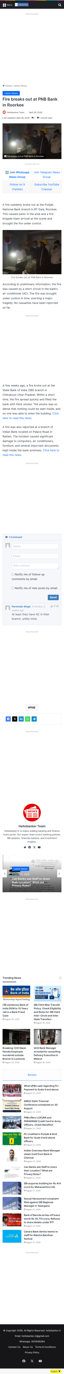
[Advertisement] (32, 48)
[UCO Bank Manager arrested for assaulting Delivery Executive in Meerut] (47, 1037)
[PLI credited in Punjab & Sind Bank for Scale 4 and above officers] (12, 1138)
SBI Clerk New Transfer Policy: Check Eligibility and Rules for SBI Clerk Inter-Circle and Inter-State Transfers (47, 1012)
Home (8, 85)
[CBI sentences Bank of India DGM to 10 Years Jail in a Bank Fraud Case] (16, 993)
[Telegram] (34, 719)
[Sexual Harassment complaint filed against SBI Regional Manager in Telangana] (12, 1203)
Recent (32, 1074)
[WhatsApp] (27, 719)
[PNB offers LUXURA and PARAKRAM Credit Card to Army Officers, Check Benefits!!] (12, 1122)
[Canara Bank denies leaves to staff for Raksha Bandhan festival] (12, 1236)
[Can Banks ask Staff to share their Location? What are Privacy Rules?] (12, 1171)
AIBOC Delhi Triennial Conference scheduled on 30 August (41, 1105)
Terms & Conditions (45, 1347)
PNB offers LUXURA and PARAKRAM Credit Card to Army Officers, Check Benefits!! (42, 1121)
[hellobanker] (22, 4)
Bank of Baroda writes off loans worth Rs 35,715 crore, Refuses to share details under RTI (42, 1219)
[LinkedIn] (21, 719)
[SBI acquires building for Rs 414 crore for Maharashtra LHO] (12, 1188)
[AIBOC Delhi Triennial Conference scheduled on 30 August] (12, 1105)
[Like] (51, 607)
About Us (28, 1347)
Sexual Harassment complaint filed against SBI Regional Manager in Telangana (41, 1202)
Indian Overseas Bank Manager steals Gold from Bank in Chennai (42, 1154)
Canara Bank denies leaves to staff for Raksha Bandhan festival (41, 1235)
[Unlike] (57, 607)
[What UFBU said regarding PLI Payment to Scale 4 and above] (12, 1090)
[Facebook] (8, 719)
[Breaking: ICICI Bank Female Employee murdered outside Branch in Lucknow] (16, 1037)
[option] (32, 873)
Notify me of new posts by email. (36, 588)
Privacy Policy (32, 1352)
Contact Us (14, 1347)
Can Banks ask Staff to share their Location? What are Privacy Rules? (31, 882)
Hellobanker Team (15, 112)
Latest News (20, 85)
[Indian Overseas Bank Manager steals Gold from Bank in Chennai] (12, 1155)
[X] (14, 719)
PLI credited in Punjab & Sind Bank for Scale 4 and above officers (40, 1138)
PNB (32, 707)
